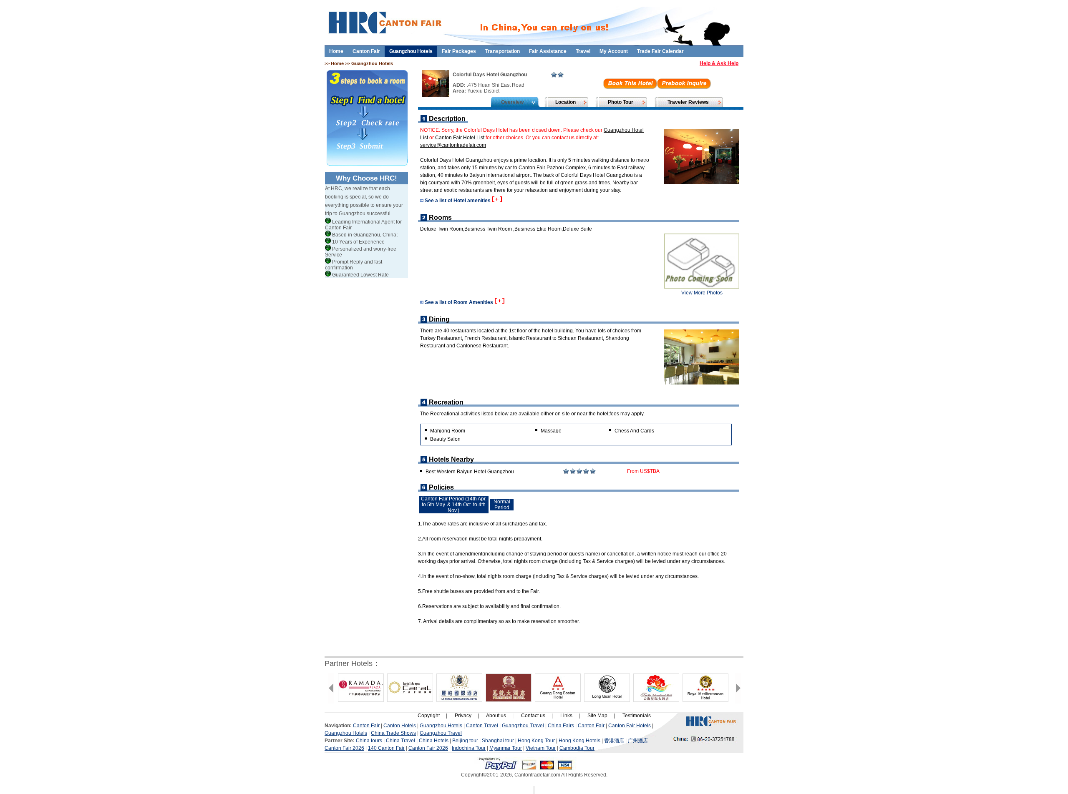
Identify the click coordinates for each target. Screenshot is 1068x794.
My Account (613, 51)
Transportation (502, 51)
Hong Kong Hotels (579, 741)
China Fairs (561, 726)
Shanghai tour (498, 741)
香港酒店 (614, 741)
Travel (583, 51)
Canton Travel (482, 726)
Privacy (463, 716)
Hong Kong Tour (536, 741)
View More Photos (702, 293)
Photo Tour (620, 102)
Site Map (597, 716)
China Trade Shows (393, 733)
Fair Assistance (548, 51)
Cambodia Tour (576, 748)
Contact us (533, 716)
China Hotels (433, 741)
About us (496, 716)
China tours (369, 741)
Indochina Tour (469, 748)
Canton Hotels (399, 726)
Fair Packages (459, 51)
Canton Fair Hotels (629, 726)
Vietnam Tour (541, 748)
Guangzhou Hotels (411, 51)
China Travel (400, 741)
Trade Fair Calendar (660, 51)
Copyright (429, 716)
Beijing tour (465, 741)
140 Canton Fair (386, 748)
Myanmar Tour (505, 748)
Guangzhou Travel (523, 726)
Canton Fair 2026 (344, 748)
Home (336, 51)
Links (566, 716)
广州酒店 (638, 741)
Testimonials (636, 716)
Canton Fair (366, 51)
